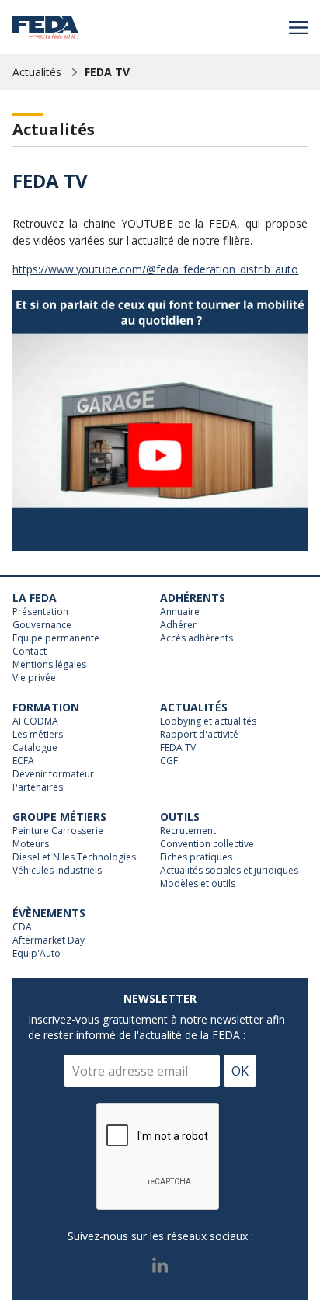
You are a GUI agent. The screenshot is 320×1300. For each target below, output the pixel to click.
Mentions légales (49, 664)
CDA (22, 927)
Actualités (36, 71)
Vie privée (34, 678)
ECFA (23, 761)
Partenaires (37, 787)
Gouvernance (41, 625)
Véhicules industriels (57, 870)
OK (240, 1070)
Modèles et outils (197, 883)
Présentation (40, 612)
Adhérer (178, 625)
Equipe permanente (55, 638)
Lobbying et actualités (208, 721)
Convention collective (207, 844)
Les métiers (37, 734)
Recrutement (188, 831)
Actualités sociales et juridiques (229, 870)
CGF (169, 761)
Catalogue (34, 748)
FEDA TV (107, 71)
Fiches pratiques (196, 857)
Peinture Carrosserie (57, 831)
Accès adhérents (196, 638)
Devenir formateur (53, 774)
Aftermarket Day (48, 940)
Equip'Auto (36, 953)
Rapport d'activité (199, 734)
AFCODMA (35, 721)
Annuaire (180, 612)
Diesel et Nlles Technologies (74, 857)
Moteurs (30, 844)
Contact (29, 651)
